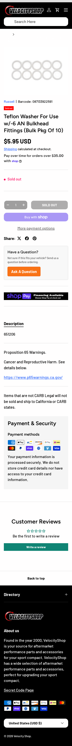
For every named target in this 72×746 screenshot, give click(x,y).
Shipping (10, 149)
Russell (9, 101)
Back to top (36, 578)
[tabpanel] (36, 334)
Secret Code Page (19, 690)
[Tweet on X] (19, 238)
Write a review (36, 547)
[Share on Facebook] (27, 238)
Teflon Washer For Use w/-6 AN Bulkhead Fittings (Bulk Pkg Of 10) (34, 39)
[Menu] (66, 10)
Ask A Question (24, 271)
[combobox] (36, 21)
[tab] (14, 323)
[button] (57, 10)
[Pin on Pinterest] (34, 238)
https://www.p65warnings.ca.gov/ (33, 377)
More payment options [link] (36, 228)
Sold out (49, 205)
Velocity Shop (22, 736)
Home (7, 34)
